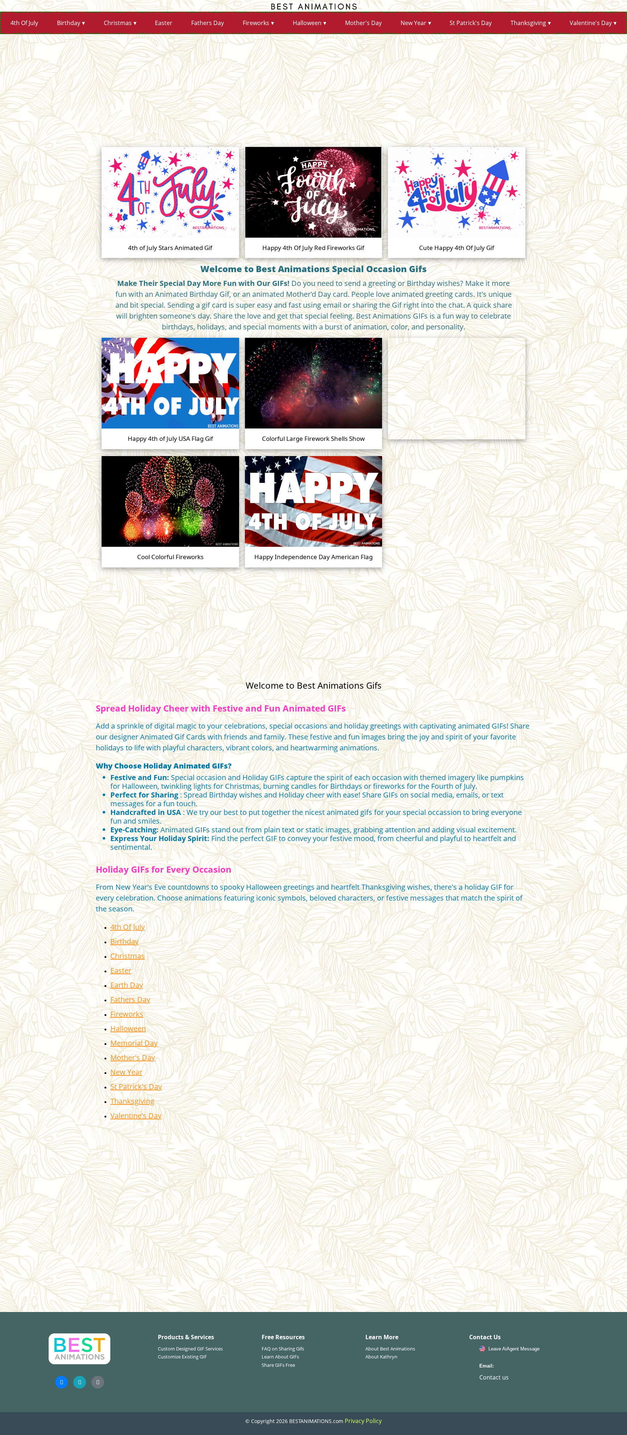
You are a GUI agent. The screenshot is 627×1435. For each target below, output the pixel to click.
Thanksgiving (528, 23)
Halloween (307, 23)
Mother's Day (363, 23)
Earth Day (126, 985)
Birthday (68, 23)
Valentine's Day (591, 23)
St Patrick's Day (471, 23)
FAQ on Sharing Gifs (283, 1348)
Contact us (494, 1377)
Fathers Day (207, 23)
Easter (163, 23)
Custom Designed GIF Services (190, 1348)
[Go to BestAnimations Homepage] (313, 6)
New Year (413, 23)
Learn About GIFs (280, 1356)
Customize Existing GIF (182, 1356)
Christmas (118, 23)
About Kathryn (381, 1356)
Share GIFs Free (278, 1365)
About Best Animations (390, 1348)
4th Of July (24, 23)
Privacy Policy (363, 1421)
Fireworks (256, 23)
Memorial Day (133, 1043)
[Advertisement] (313, 88)
